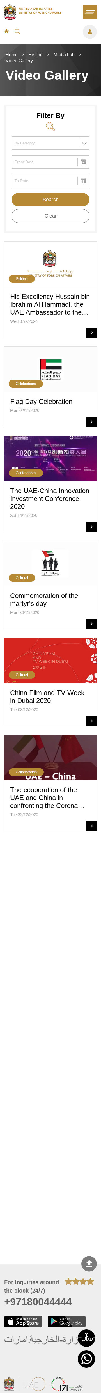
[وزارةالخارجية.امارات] (44, 1340)
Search (51, 199)
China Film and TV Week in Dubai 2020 (47, 696)
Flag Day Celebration (41, 401)
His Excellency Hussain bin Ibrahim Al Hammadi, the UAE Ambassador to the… (50, 304)
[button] (86, 1338)
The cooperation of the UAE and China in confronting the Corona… (47, 797)
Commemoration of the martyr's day (44, 599)
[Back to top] (89, 1264)
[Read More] (91, 333)
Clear (51, 216)
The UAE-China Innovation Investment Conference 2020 (49, 498)
